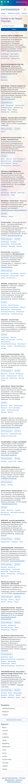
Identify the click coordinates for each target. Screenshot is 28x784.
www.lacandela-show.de (8, 152)
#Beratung (23, 273)
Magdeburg (5, 743)
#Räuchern (11, 412)
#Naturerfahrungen (6, 161)
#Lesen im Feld (12, 461)
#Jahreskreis (4, 405)
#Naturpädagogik (17, 161)
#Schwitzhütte (20, 573)
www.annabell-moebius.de (9, 455)
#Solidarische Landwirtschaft (8, 436)
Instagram (22, 299)
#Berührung (4, 373)
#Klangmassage (18, 405)
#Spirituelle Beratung (17, 314)
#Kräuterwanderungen (13, 410)
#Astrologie (4, 599)
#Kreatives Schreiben (6, 107)
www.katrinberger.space (8, 99)
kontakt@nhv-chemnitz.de (8, 478)
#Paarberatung (5, 512)
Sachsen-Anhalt (6, 759)
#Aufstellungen (5, 192)
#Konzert (20, 376)
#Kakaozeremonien (12, 376)
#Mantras (18, 695)
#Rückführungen (5, 314)
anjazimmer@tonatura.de (8, 617)
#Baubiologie (4, 80)
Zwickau (4, 769)
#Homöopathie (14, 54)
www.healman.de (6, 299)
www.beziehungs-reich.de (9, 504)
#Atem (2, 105)
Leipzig (4, 740)
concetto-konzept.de (7, 186)
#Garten (3, 376)
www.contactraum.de (20, 210)
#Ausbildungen (5, 54)
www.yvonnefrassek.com (14, 235)
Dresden (4, 734)
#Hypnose (22, 307)
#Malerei (20, 461)
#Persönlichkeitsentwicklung (8, 344)
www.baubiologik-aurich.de (9, 74)
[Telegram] (8, 2)
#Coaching (13, 192)
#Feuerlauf (9, 159)
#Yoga (12, 195)
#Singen (18, 697)
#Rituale (15, 163)
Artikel (3, 13)
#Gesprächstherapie (13, 305)
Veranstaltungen (14, 13)
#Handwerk (4, 461)
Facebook (15, 299)
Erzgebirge (5, 737)
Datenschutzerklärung (14, 782)
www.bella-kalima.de (19, 593)
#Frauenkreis (10, 510)
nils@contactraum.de (7, 210)
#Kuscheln (19, 246)
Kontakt (24, 13)
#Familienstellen (5, 244)
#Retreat (15, 109)
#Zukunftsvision (20, 665)
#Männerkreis (13, 378)
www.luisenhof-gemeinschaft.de (10, 427)
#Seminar (9, 346)
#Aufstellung (4, 657)
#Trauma (13, 663)
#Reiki (9, 109)
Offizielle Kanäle (9, 780)
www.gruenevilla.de (7, 267)
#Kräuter (3, 410)
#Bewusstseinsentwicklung (8, 339)
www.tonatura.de (6, 619)
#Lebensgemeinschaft (15, 434)
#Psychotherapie (5, 58)
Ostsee (4, 753)
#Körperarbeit (4, 378)
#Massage (3, 109)
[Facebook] (1, 2)
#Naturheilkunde (14, 56)
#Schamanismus (5, 112)
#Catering (11, 373)
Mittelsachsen (6, 747)
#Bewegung (4, 216)
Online (4, 750)
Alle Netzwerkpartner (8, 708)
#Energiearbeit (10, 105)
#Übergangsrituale (6, 165)
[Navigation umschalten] (25, 9)
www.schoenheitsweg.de (17, 561)
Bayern (4, 727)
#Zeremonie (14, 112)
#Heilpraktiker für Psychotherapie (10, 307)
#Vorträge (3, 348)
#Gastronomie (4, 434)
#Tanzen (3, 131)
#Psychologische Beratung (8, 311)
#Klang (11, 405)
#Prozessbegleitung (6, 163)
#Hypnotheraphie (5, 309)
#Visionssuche (16, 165)
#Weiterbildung (15, 58)
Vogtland (5, 766)
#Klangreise (12, 246)
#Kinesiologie (4, 56)
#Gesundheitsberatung (7, 627)
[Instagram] (5, 2)
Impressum (18, 780)
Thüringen (5, 763)
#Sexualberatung (5, 514)
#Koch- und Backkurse (19, 159)
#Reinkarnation (20, 311)
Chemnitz (5, 730)
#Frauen (3, 510)
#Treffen (3, 380)
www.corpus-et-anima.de (14, 51)
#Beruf (11, 657)
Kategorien (5, 711)
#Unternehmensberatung (7, 665)
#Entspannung (19, 373)
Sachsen (4, 756)
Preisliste (5, 715)
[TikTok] (1, 4)
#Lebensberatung (18, 107)
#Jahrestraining (12, 661)
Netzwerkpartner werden (14, 720)
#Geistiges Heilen (19, 105)
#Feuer (3, 159)
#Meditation (15, 542)
